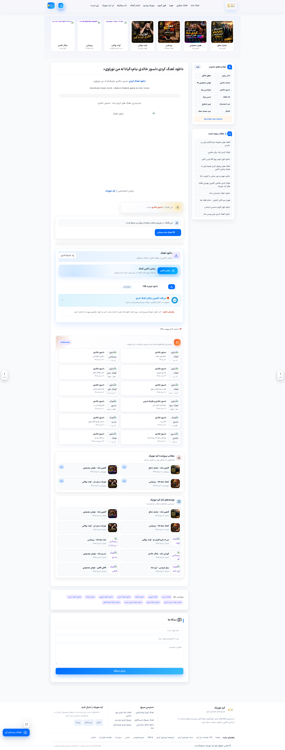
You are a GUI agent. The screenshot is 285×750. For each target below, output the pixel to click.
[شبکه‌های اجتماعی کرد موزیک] (26, 724)
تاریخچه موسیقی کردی (165, 737)
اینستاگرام (88, 722)
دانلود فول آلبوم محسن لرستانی (217, 207)
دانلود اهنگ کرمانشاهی (111, 602)
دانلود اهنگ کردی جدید (133, 602)
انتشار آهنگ (135, 5)
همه (197, 67)
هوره (171, 5)
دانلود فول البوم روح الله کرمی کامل (216, 159)
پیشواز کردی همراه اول (122, 724)
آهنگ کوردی (153, 597)
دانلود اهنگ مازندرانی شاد (219, 193)
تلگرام (99, 722)
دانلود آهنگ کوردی (106, 597)
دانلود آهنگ (139, 597)
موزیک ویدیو (149, 5)
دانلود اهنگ (90, 597)
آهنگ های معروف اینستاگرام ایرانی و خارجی (215, 144)
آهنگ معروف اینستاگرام (144, 720)
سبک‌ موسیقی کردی (185, 737)
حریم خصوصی (138, 737)
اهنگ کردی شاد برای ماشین (219, 152)
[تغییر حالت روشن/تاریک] (51, 5)
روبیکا (78, 722)
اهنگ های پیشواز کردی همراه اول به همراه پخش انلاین (215, 168)
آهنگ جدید (166, 597)
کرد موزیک (110, 191)
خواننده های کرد (105, 737)
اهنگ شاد (195, 5)
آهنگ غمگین (181, 5)
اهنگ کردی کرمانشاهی (145, 712)
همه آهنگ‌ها (65, 342)
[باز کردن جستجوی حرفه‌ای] (60, 5)
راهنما (218, 737)
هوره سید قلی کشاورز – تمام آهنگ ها (215, 200)
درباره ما (118, 737)
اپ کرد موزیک (108, 5)
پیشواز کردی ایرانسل (123, 720)
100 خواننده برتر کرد (204, 737)
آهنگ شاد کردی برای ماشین (123, 714)
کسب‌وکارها (122, 5)
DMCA (150, 737)
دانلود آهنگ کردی (137, 81)
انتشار (93, 737)
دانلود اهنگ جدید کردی (173, 602)
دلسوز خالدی (157, 207)
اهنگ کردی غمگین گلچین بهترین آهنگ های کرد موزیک (214, 185)
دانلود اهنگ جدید (74, 597)
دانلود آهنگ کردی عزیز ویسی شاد (216, 214)
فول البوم (162, 5)
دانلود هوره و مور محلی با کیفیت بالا (215, 176)
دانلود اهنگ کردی (153, 602)
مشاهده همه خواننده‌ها (213, 119)
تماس (127, 737)
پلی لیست (94, 5)
